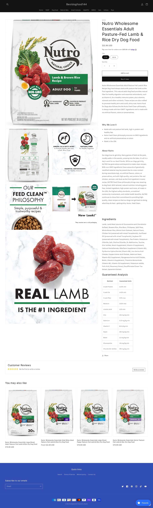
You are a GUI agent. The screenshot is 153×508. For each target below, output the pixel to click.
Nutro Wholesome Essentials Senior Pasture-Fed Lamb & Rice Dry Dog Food (129, 441)
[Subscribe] (40, 486)
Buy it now (125, 79)
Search (60, 474)
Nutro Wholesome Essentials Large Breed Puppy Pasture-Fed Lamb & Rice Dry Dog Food (93, 441)
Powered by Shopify (83, 504)
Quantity (104, 62)
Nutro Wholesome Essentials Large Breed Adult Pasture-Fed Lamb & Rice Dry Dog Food (21, 443)
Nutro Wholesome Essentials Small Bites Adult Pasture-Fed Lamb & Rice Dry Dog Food (57, 441)
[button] (7, 4)
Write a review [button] (139, 370)
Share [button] (106, 355)
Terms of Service (69, 474)
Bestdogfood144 (73, 504)
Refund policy (81, 474)
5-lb (105, 57)
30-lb (114, 57)
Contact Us (91, 474)
